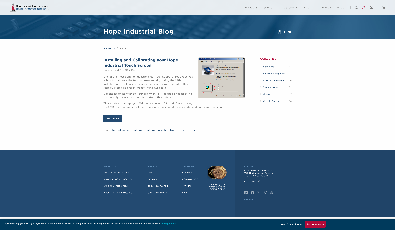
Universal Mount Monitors (118, 179)
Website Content (271, 101)
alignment (124, 130)
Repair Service (156, 179)
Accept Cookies (315, 224)
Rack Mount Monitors (115, 186)
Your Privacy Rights (291, 224)
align (114, 130)
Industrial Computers (274, 73)
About (308, 7)
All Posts (109, 48)
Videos (266, 94)
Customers (290, 7)
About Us (188, 167)
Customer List (190, 173)
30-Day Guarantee (158, 186)
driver (180, 130)
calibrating (153, 130)
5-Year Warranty (157, 193)
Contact (325, 7)
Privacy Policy (168, 223)
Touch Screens (270, 87)
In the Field (268, 67)
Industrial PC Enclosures (117, 193)
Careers (186, 186)
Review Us (250, 199)
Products (250, 7)
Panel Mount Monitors (116, 173)
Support (270, 7)
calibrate (138, 130)
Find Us (249, 167)
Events (186, 193)
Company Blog (190, 179)
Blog (340, 7)
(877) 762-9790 (252, 181)
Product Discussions (273, 80)
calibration (168, 130)
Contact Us (154, 173)
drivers (190, 130)
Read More (112, 118)
